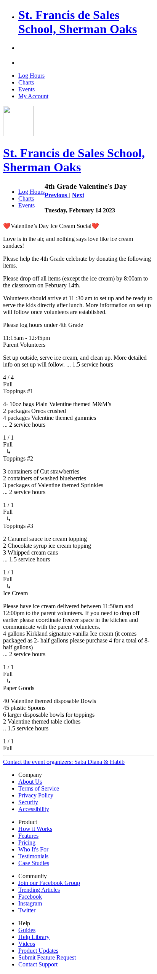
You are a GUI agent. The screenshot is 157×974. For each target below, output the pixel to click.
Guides (26, 930)
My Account (33, 96)
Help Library (34, 937)
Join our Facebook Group (49, 883)
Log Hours (31, 75)
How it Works (35, 829)
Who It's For (33, 849)
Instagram (30, 903)
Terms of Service (38, 788)
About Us (30, 781)
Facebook (30, 896)
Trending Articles (39, 889)
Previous (57, 195)
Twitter (26, 910)
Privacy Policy (35, 795)
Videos (26, 944)
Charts (26, 82)
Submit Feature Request (47, 957)
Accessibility (33, 809)
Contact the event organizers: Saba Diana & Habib (64, 762)
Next (78, 195)
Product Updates (38, 950)
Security (28, 802)
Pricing (26, 842)
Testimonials (33, 856)
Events (26, 89)
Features (28, 835)
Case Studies (33, 863)
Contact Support (38, 964)
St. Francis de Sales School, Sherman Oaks (77, 22)
